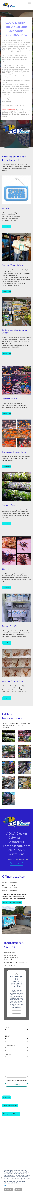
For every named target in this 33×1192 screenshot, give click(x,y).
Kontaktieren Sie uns (16, 864)
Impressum (6, 1097)
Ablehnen (18, 1189)
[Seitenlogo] (9, 5)
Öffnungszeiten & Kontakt (11, 1114)
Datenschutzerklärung (10, 1106)
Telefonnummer (10, 1045)
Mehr (5, 1185)
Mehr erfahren (7, 227)
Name (7, 1027)
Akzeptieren (16, 1012)
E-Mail (7, 1036)
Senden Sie (16, 1085)
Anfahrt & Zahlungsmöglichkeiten (12, 902)
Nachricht (8, 1054)
